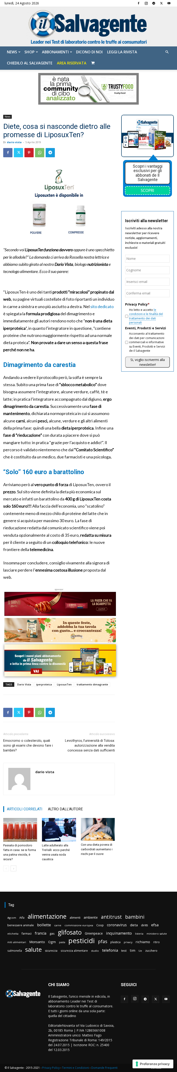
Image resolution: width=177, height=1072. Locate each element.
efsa (155, 925)
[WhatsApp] (39, 152)
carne (57, 925)
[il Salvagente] (88, 26)
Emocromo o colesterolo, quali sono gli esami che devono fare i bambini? (28, 745)
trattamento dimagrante (92, 684)
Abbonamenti (55, 52)
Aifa (21, 918)
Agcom (11, 917)
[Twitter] (161, 3)
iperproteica (44, 684)
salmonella (14, 950)
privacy (128, 942)
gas (52, 933)
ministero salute (157, 933)
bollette (44, 924)
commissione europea (79, 925)
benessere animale (20, 925)
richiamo (143, 941)
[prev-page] (6, 868)
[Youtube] (168, 3)
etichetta (12, 933)
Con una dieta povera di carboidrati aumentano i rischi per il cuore (96, 849)
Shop (29, 52)
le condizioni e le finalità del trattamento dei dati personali (146, 316)
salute (33, 949)
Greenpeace (94, 933)
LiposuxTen (64, 684)
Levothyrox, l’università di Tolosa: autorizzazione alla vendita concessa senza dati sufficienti (90, 745)
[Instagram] (146, 3)
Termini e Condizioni (75, 1068)
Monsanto (37, 942)
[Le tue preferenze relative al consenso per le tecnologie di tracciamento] (153, 1064)
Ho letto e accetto (146, 316)
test (124, 950)
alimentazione (47, 916)
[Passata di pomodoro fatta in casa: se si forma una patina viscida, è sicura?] (20, 829)
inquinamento (119, 933)
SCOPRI (147, 190)
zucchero (151, 951)
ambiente (91, 917)
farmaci (27, 934)
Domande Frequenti (104, 1068)
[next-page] (13, 868)
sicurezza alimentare (74, 950)
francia (40, 933)
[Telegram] (153, 3)
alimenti (75, 918)
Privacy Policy (51, 1068)
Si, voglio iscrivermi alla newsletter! (147, 362)
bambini (135, 916)
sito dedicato (102, 306)
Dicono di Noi (89, 52)
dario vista (14, 142)
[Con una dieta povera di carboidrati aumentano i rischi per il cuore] (98, 829)
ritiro (156, 942)
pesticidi (81, 940)
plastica (115, 942)
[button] (166, 52)
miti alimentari (16, 942)
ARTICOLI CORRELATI (24, 809)
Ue (140, 950)
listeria (139, 933)
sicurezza (51, 951)
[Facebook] (138, 3)
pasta (62, 942)
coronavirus (117, 925)
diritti (144, 925)
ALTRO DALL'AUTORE (65, 809)
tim (132, 950)
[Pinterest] (29, 152)
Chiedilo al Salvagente (29, 63)
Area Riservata (71, 63)
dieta (134, 925)
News (12, 52)
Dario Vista (24, 684)
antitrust (111, 916)
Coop (100, 925)
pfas (102, 941)
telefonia (110, 950)
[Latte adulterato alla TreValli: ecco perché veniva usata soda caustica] (59, 829)
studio (95, 950)
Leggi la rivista (122, 52)
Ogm (52, 942)
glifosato (70, 932)
